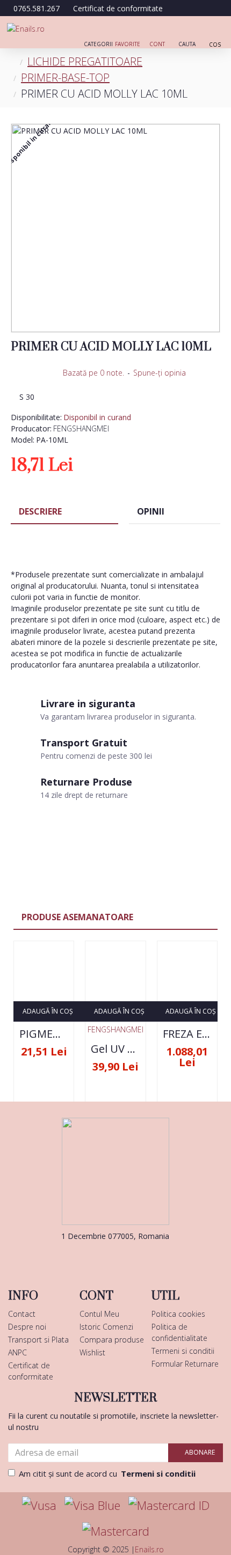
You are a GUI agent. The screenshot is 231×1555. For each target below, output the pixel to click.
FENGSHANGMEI (81, 428)
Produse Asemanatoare (77, 917)
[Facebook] (99, 1257)
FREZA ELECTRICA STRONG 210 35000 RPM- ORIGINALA (187, 1034)
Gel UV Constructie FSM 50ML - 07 (115, 1049)
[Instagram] (131, 1257)
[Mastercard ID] (169, 1505)
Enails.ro (149, 1549)
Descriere (40, 511)
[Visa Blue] (92, 1505)
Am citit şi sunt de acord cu (107, 1473)
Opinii (150, 511)
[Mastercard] (115, 1531)
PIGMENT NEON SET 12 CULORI (43, 1034)
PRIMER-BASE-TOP (65, 77)
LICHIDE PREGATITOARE (84, 61)
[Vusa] (39, 1505)
